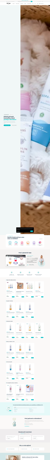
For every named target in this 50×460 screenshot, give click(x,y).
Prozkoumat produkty (7, 125)
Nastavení (18, 231)
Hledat (31, 1)
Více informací (18, 229)
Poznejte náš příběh (14, 125)
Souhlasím (32, 231)
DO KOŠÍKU (13, 337)
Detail (32, 378)
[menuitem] (13, 3)
